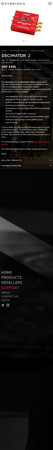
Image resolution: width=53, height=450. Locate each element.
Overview (6, 75)
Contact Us (9, 296)
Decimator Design (18, 51)
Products (11, 277)
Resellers (12, 282)
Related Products (11, 160)
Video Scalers (37, 51)
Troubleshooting (11, 165)
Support (10, 287)
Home (4, 51)
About (5, 292)
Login (5, 300)
